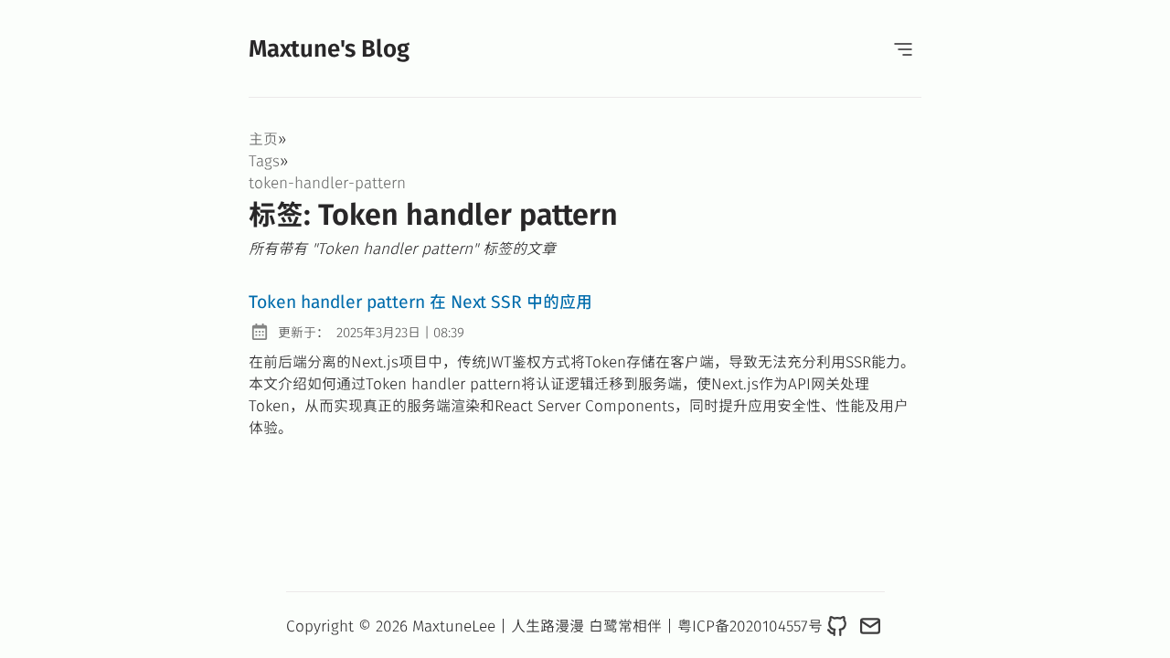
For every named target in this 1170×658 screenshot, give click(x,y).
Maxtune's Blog (329, 47)
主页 (263, 138)
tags (264, 160)
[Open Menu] (903, 48)
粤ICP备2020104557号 (750, 625)
